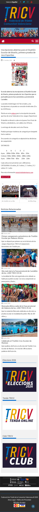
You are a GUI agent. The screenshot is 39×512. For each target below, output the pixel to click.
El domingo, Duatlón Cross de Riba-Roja (28, 200)
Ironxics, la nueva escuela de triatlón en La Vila (10, 200)
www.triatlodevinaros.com (24, 172)
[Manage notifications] (33, 506)
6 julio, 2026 (6, 338)
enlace (13, 113)
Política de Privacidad (24, 500)
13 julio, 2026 (6, 268)
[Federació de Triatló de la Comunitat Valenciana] (3, 41)
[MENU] (36, 41)
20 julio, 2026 (6, 233)
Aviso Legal (11, 500)
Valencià (9, 2)
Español (14, 2)
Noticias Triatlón (6, 177)
